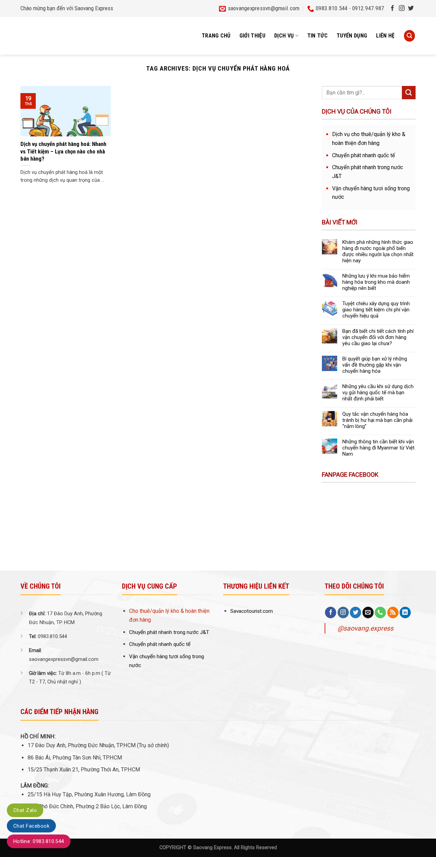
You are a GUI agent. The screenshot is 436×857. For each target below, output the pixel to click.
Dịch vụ (284, 35)
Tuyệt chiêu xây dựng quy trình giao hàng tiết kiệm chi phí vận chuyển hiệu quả (376, 309)
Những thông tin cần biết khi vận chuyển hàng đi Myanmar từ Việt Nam (378, 448)
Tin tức (317, 35)
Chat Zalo (25, 810)
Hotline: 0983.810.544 (38, 841)
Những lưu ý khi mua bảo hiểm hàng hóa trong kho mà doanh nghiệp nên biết (376, 282)
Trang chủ (216, 35)
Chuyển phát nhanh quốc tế (363, 155)
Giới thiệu (252, 35)
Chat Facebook (31, 826)
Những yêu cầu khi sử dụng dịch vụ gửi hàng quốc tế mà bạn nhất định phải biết (378, 392)
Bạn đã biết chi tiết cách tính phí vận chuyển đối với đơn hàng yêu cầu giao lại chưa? (378, 337)
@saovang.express (365, 628)
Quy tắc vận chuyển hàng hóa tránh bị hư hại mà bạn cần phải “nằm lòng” (377, 420)
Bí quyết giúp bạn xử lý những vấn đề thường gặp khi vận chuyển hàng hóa (374, 365)
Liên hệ (385, 35)
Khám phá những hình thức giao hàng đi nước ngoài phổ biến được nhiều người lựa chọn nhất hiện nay (378, 251)
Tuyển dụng (352, 35)
